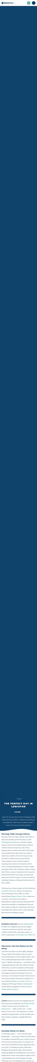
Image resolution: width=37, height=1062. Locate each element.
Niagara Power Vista (18, 896)
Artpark (26, 1039)
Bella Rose (12, 981)
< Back (18, 799)
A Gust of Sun (24, 981)
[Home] (14, 3)
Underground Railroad (10, 842)
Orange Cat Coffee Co (26, 935)
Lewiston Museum (9, 891)
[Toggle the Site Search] (29, 3)
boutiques (14, 989)
